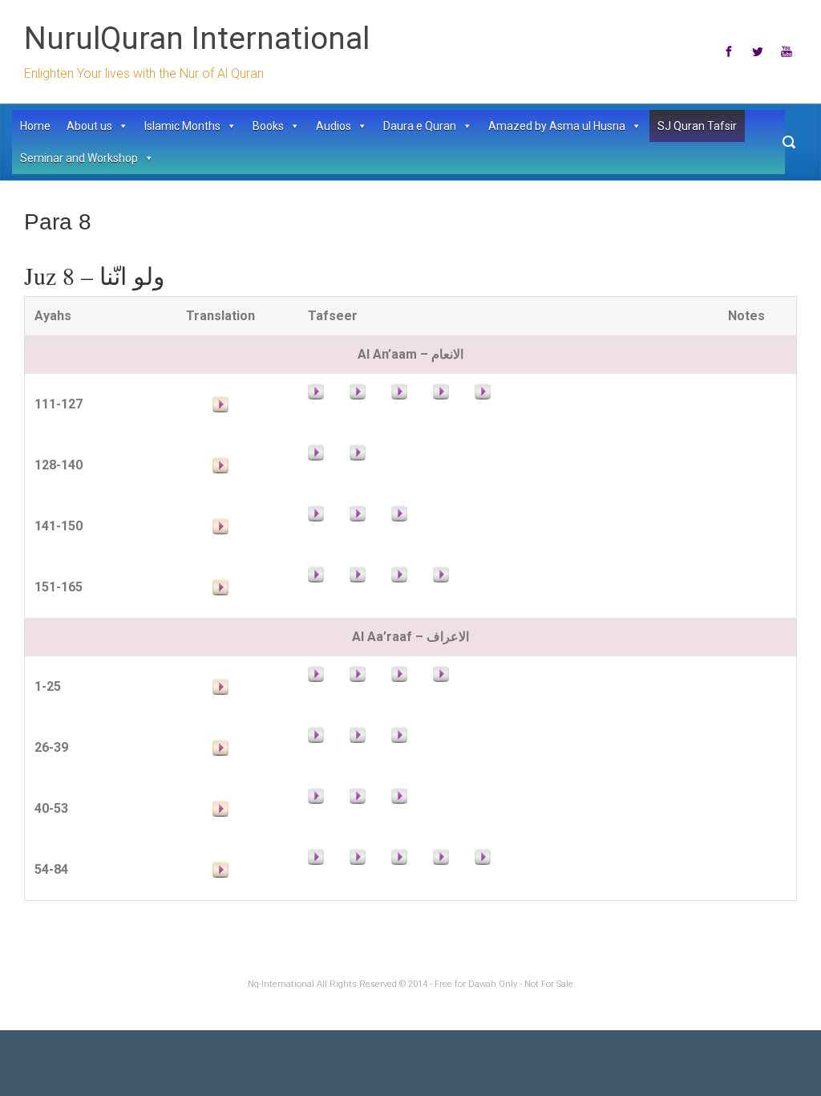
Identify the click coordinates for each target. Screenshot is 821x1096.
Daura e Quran (419, 126)
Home (35, 126)
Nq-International (281, 984)
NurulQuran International (197, 38)
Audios (333, 126)
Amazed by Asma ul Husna (556, 126)
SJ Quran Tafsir (697, 126)
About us (89, 126)
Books (268, 126)
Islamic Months (182, 126)
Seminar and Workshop (79, 158)
